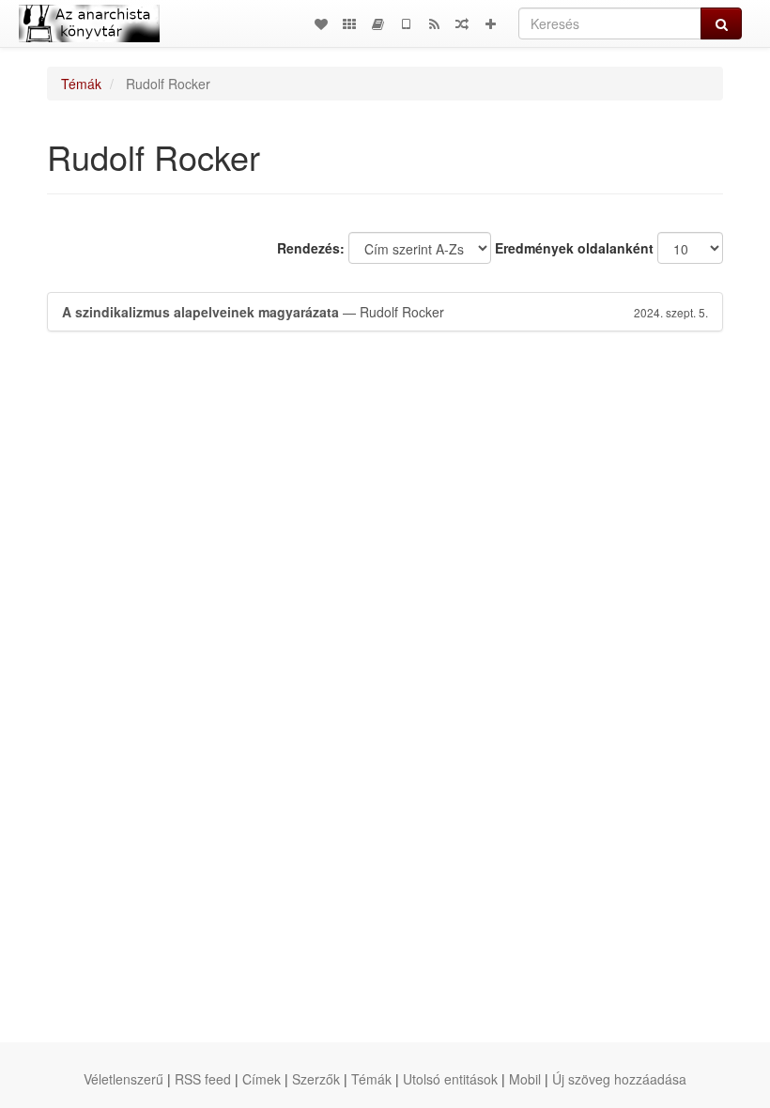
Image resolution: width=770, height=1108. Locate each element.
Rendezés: (311, 248)
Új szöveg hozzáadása (619, 1079)
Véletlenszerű (123, 1079)
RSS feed (203, 1079)
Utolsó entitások (450, 1079)
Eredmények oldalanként (574, 248)
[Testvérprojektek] (349, 23)
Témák (81, 83)
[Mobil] (406, 23)
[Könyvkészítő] (377, 23)
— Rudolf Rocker (385, 311)
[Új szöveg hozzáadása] (490, 23)
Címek (261, 1079)
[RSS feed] (434, 23)
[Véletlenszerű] (462, 23)
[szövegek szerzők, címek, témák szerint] (321, 23)
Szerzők (316, 1079)
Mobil (525, 1079)
